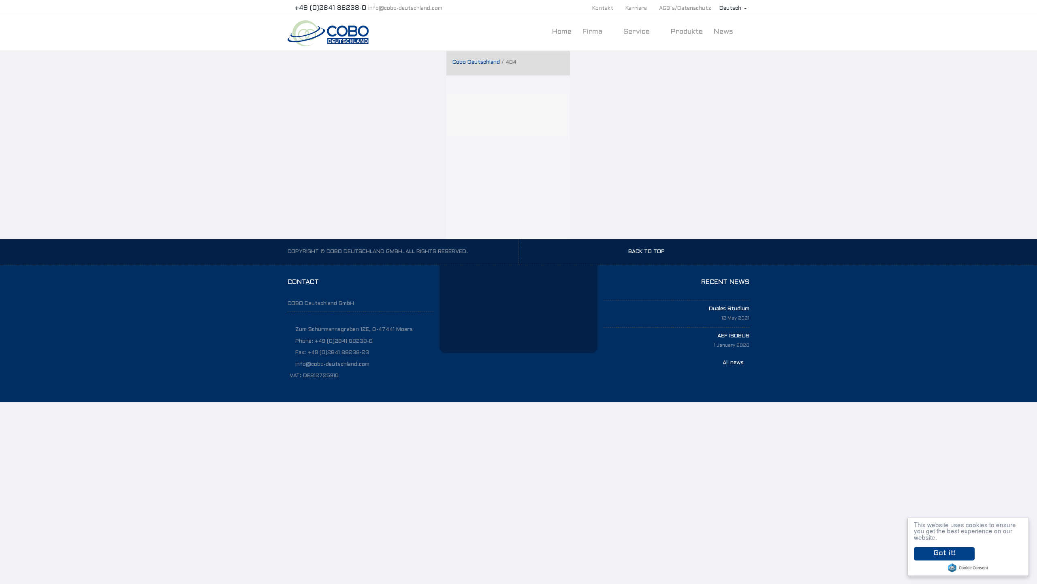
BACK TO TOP (647, 251)
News (724, 31)
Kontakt (602, 8)
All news (734, 363)
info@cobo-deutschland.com (405, 8)
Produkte (686, 31)
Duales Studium (729, 309)
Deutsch (731, 8)
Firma (593, 31)
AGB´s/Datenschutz (685, 8)
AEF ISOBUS (733, 336)
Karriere (636, 8)
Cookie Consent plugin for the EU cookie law (968, 567)
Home (562, 31)
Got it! (944, 553)
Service (637, 31)
